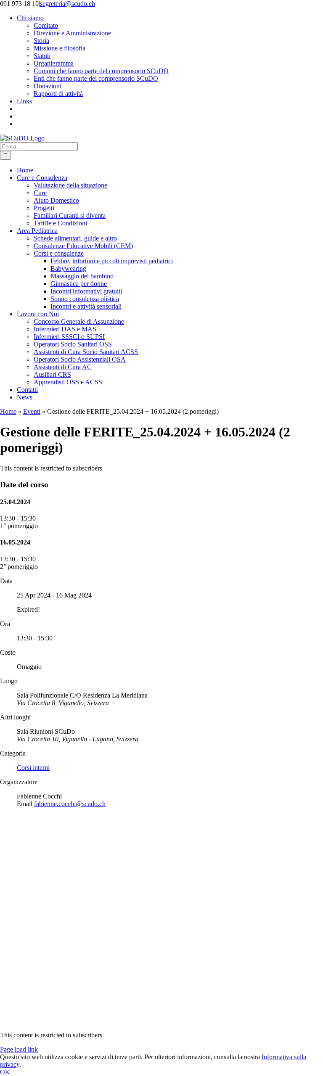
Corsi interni (33, 767)
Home (8, 411)
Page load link (19, 1049)
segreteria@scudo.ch (67, 3)
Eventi (31, 411)
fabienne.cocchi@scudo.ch (70, 803)
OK (5, 1072)
